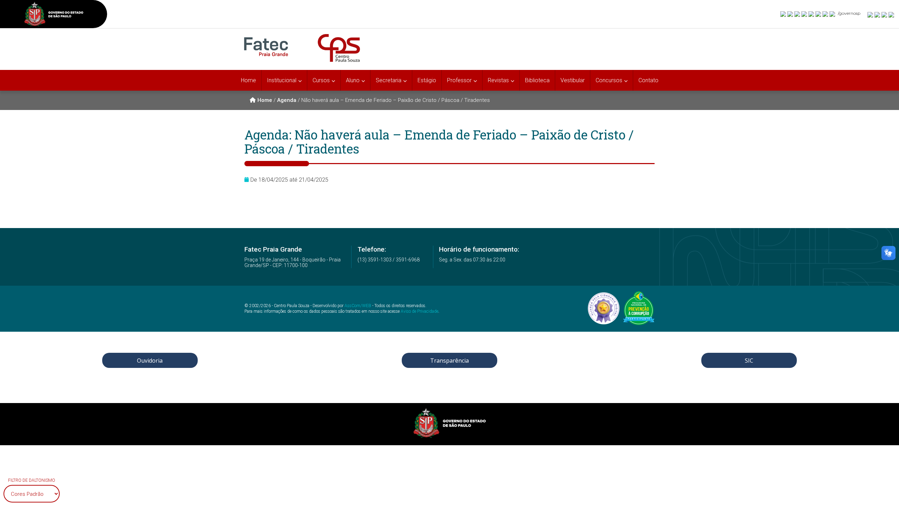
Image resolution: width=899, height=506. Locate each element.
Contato (648, 80)
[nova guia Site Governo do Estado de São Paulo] (53, 15)
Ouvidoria (150, 360)
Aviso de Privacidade (419, 311)
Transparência (449, 360)
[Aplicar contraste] (884, 14)
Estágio (427, 80)
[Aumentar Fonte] (870, 14)
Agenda (286, 100)
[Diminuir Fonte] (877, 14)
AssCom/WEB (357, 305)
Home (248, 80)
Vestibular (572, 80)
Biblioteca (537, 80)
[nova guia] (891, 14)
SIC (749, 360)
